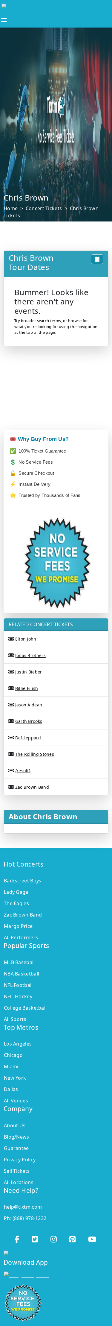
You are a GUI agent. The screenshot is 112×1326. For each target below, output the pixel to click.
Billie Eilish (26, 688)
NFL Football (18, 985)
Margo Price (18, 926)
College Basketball (25, 1008)
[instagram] (54, 1237)
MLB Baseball (19, 962)
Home (11, 208)
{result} (22, 770)
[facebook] (17, 1237)
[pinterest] (73, 1237)
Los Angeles (18, 1043)
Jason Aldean (28, 705)
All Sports (15, 1019)
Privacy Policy (20, 1159)
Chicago (13, 1055)
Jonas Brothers (30, 655)
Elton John (25, 639)
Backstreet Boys (23, 880)
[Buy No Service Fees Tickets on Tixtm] (49, 7)
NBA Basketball (21, 973)
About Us (14, 1125)
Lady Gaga (16, 892)
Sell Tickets (17, 1171)
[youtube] (93, 1237)
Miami (11, 1066)
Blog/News (16, 1137)
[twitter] (35, 1237)
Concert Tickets (44, 208)
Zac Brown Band (32, 787)
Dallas (11, 1089)
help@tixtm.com (23, 1207)
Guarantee (16, 1148)
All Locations (18, 1182)
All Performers (21, 937)
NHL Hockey (18, 996)
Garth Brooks (28, 721)
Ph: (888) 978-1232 (25, 1218)
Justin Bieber (28, 672)
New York (15, 1078)
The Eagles (16, 903)
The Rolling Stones (34, 754)
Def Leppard (28, 738)
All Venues (16, 1100)
